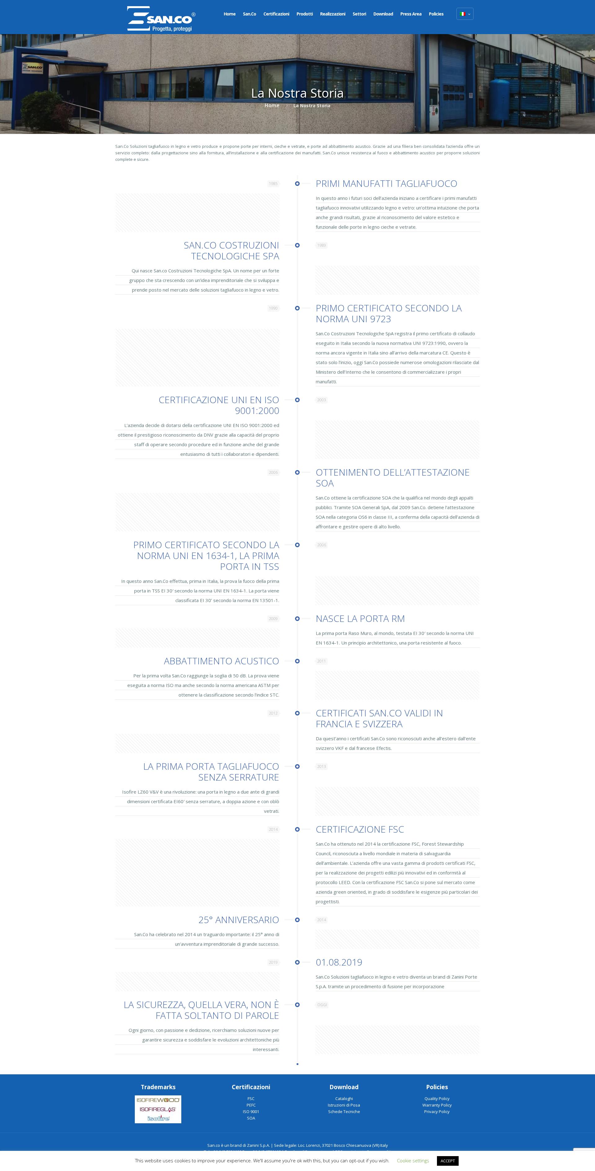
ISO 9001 (251, 1111)
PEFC (251, 1105)
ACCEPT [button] (448, 1161)
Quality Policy (437, 1098)
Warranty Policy (437, 1105)
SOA (251, 1118)
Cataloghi (344, 1098)
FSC (251, 1098)
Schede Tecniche (344, 1111)
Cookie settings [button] (413, 1160)
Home (272, 105)
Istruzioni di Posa (344, 1105)
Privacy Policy (437, 1111)
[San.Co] (161, 17)
